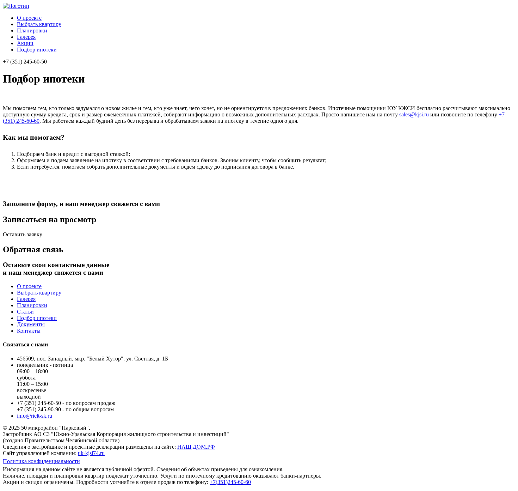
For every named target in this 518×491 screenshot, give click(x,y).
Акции (25, 43)
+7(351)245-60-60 (230, 482)
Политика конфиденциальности (41, 461)
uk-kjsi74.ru (91, 453)
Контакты (29, 331)
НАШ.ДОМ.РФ (196, 447)
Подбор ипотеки (37, 50)
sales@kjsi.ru (414, 114)
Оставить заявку (22, 234)
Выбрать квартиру (39, 24)
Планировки (32, 31)
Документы (31, 324)
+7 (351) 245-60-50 (25, 62)
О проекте (29, 18)
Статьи (25, 312)
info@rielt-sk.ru (34, 416)
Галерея (26, 37)
